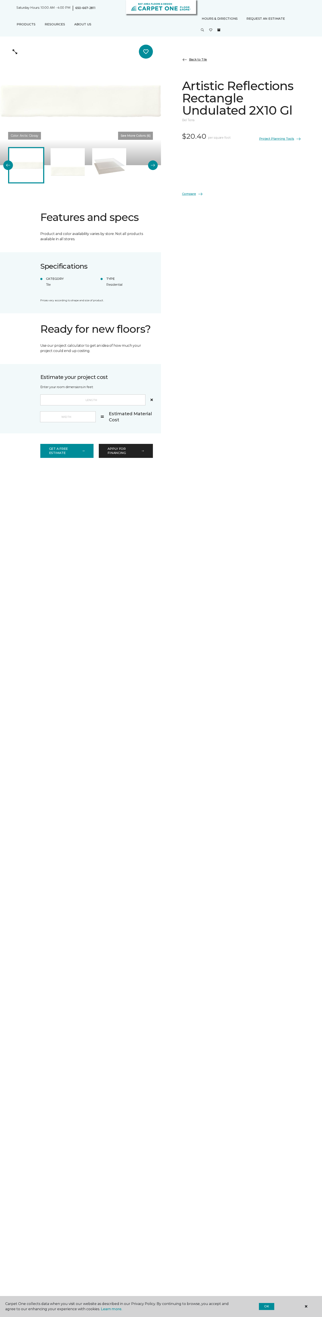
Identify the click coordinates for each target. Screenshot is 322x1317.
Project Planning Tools (276, 139)
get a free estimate (58, 451)
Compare (189, 194)
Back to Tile (198, 59)
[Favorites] (211, 30)
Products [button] (26, 24)
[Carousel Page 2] (68, 165)
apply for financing (117, 451)
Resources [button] (55, 24)
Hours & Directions (220, 19)
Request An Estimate (265, 19)
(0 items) (218, 30)
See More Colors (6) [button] (135, 136)
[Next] (153, 165)
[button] (202, 30)
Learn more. (111, 1309)
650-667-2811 (85, 8)
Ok (266, 1306)
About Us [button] (82, 24)
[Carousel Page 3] (109, 165)
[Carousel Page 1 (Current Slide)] (26, 165)
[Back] (8, 165)
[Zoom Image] (15, 52)
